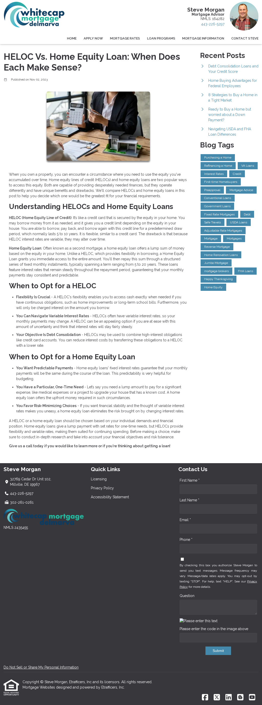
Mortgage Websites (39, 687)
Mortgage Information (203, 38)
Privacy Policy (102, 488)
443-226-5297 (212, 24)
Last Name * (189, 500)
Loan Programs (161, 38)
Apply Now (93, 38)
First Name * (190, 480)
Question (187, 596)
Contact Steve (244, 38)
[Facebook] (205, 697)
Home (72, 38)
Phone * (186, 540)
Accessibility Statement (110, 497)
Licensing (99, 479)
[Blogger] (240, 697)
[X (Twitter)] (216, 697)
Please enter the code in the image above (214, 629)
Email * (185, 520)
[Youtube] (252, 697)
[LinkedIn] (228, 697)
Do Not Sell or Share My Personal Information (41, 667)
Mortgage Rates (125, 38)
